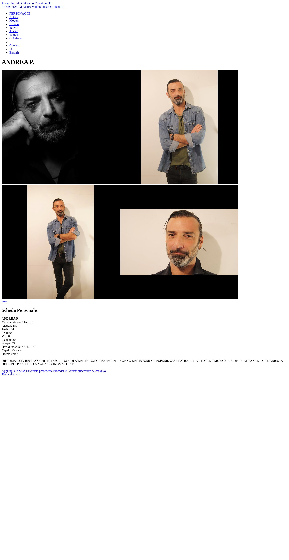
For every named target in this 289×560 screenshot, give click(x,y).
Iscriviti (15, 3)
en (46, 3)
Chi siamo (27, 3)
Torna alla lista (11, 374)
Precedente (60, 371)
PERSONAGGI (12, 6)
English (14, 52)
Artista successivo (80, 371)
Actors (27, 6)
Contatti (39, 3)
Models (36, 6)
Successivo (99, 371)
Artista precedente (41, 371)
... (10, 42)
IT (50, 3)
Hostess (46, 6)
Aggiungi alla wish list (16, 371)
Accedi (6, 3)
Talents (56, 6)
